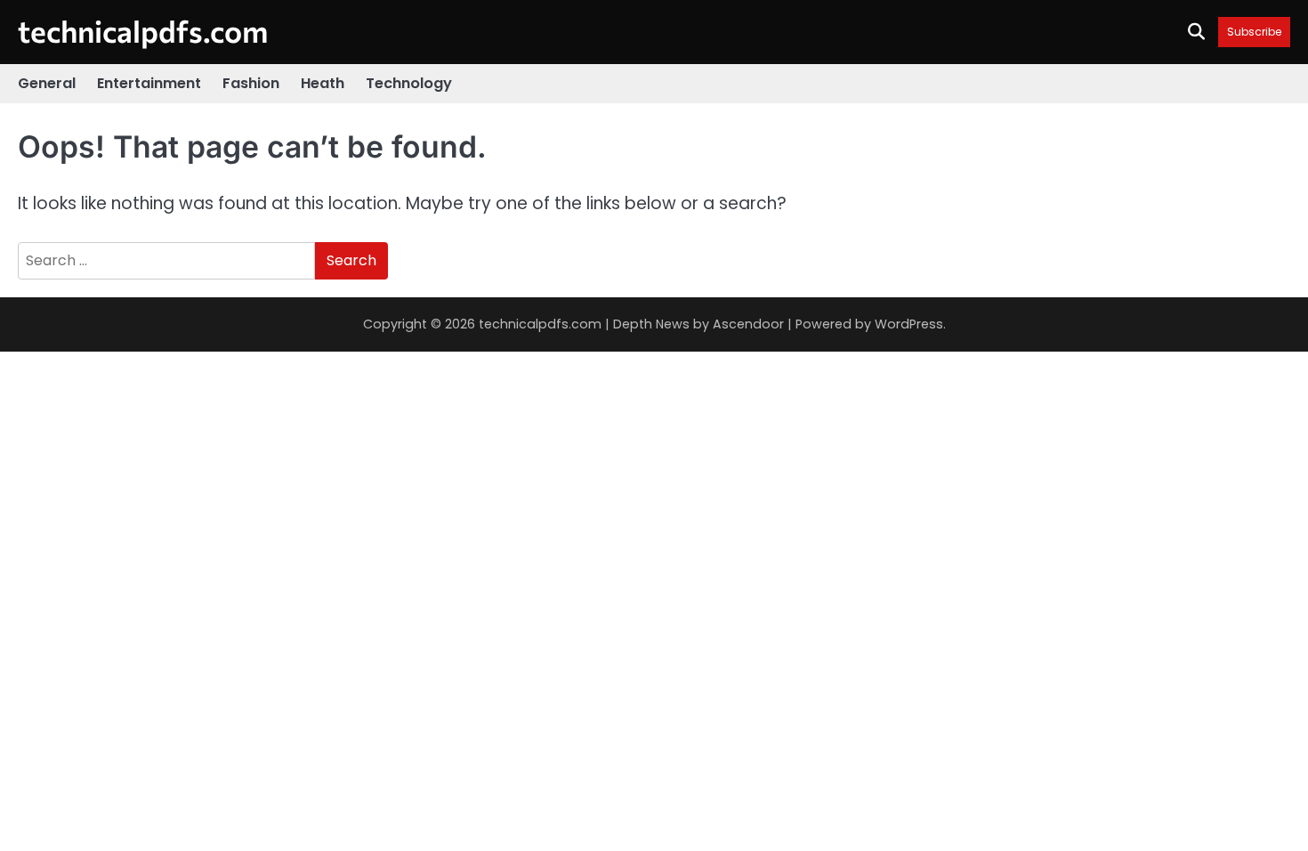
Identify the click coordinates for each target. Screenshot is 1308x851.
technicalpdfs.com (143, 30)
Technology (409, 83)
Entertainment (149, 83)
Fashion (250, 83)
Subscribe (1254, 31)
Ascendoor (748, 324)
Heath (322, 83)
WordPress (909, 324)
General (47, 83)
